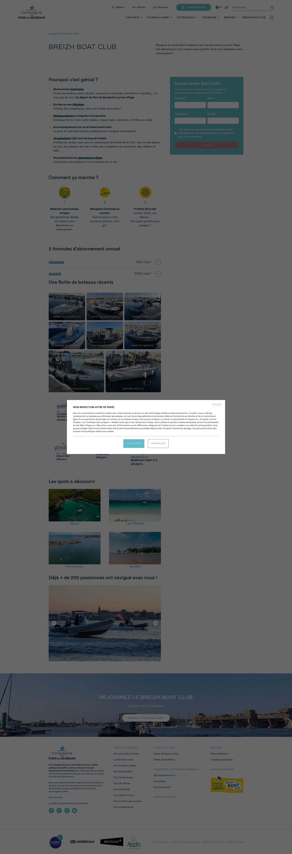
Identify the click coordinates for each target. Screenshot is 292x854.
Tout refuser (217, 404)
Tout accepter (134, 443)
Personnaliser (158, 443)
